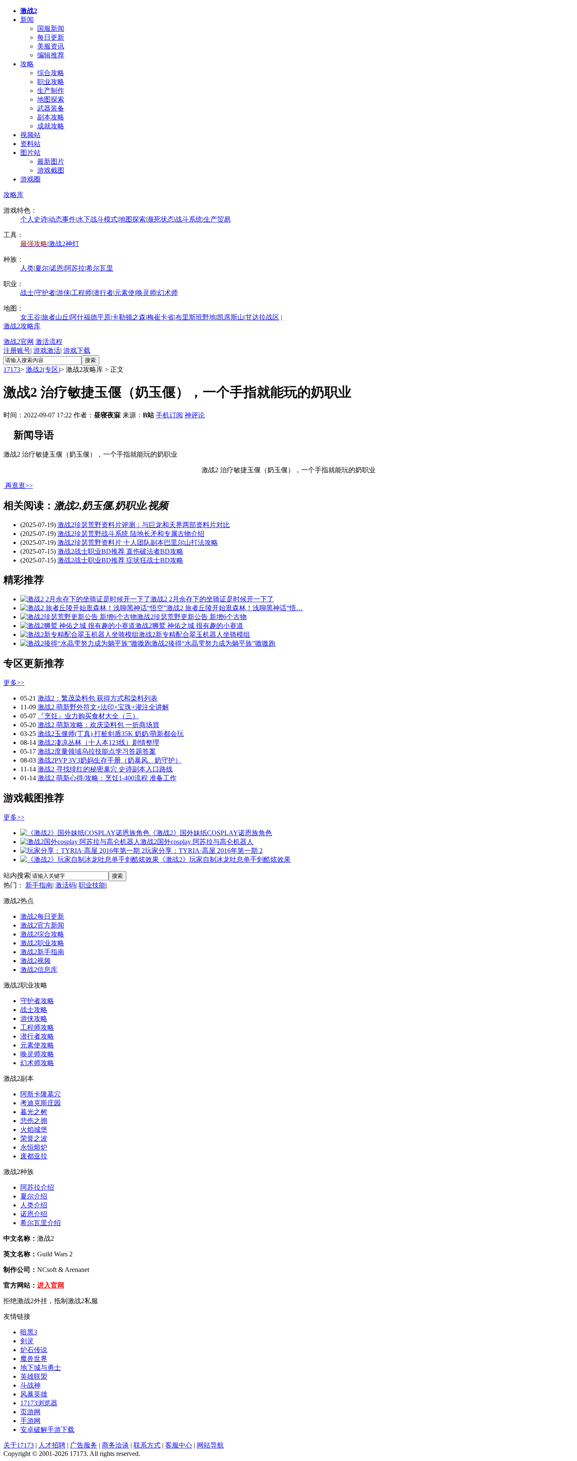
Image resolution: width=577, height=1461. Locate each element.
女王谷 (30, 317)
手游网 (30, 1420)
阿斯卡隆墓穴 (40, 1094)
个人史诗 (33, 219)
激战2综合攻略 (42, 934)
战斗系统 (188, 219)
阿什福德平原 (90, 317)
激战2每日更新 (42, 916)
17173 (11, 369)
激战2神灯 (64, 243)
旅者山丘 (55, 317)
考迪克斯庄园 (40, 1103)
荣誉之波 (33, 1138)
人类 (27, 268)
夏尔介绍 (33, 1196)
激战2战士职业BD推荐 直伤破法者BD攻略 (120, 551)
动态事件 (62, 219)
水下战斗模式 (97, 219)
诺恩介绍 (33, 1214)
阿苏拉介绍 (37, 1187)
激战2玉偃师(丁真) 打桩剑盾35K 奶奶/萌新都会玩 (111, 733)
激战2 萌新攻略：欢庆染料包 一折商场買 (98, 724)
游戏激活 (46, 350)
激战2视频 (35, 960)
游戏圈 (30, 179)
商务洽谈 (115, 1445)
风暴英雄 (33, 1394)
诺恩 (56, 268)
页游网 (30, 1411)
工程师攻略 (37, 1027)
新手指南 (38, 885)
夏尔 (42, 268)
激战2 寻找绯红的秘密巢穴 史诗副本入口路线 (105, 769)
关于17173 (18, 1445)
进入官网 (50, 1285)
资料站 (30, 143)
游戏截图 (50, 170)
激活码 (65, 885)
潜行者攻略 (37, 1036)
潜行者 (103, 292)
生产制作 (50, 90)
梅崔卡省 (160, 317)
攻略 (27, 64)
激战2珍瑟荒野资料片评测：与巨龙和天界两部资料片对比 (143, 524)
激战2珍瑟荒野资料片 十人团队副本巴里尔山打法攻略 (137, 542)
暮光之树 (33, 1111)
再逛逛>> (19, 485)
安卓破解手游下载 (47, 1429)
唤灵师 (146, 292)
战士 (27, 292)
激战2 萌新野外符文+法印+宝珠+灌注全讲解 (103, 707)
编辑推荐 (50, 55)
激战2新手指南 (42, 951)
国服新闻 (50, 28)
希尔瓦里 (99, 268)
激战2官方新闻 (42, 925)
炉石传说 (33, 1349)
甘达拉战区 (262, 317)
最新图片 (50, 161)
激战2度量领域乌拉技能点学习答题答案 (97, 751)
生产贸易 (217, 219)
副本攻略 (50, 117)
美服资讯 (50, 46)
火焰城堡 (33, 1129)
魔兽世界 (33, 1358)
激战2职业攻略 (42, 943)
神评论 (195, 415)
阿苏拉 (75, 268)
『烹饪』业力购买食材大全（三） (88, 716)
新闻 (27, 19)
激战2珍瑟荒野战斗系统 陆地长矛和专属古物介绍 (130, 533)
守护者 (45, 292)
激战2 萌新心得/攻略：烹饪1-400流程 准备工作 (107, 778)
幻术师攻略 (37, 1062)
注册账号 (16, 350)
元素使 (124, 292)
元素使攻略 (37, 1045)
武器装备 (50, 108)
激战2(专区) (43, 369)
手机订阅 (169, 415)
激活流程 (49, 341)
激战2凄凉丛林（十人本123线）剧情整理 (98, 742)
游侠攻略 (33, 1018)
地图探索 (50, 99)
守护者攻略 (37, 1000)
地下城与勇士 (40, 1367)
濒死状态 (160, 219)
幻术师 (168, 292)
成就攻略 (50, 126)
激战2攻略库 (22, 326)
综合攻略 (50, 72)
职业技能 (92, 885)
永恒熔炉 (33, 1147)
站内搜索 (16, 875)
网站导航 (210, 1445)
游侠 (63, 292)
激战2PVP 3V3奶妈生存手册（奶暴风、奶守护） (110, 760)
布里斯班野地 (195, 317)
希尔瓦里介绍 (40, 1222)
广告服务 (83, 1445)
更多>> (13, 682)
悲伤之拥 (33, 1120)
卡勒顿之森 (129, 317)
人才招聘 (51, 1445)
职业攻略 (50, 81)
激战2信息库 (38, 969)
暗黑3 (28, 1332)
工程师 (81, 292)
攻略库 (13, 194)
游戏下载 (76, 350)
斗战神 (30, 1385)
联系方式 (147, 1445)
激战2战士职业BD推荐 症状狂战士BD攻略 (120, 560)
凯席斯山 (230, 317)
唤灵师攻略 (37, 1054)
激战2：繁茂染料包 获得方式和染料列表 (98, 698)
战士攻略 (33, 1009)
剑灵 (27, 1341)
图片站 (30, 152)
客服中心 (178, 1445)
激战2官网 (18, 341)
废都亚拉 (33, 1156)
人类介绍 (33, 1205)
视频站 (30, 134)
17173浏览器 (38, 1403)
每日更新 (50, 37)
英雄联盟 (33, 1376)
